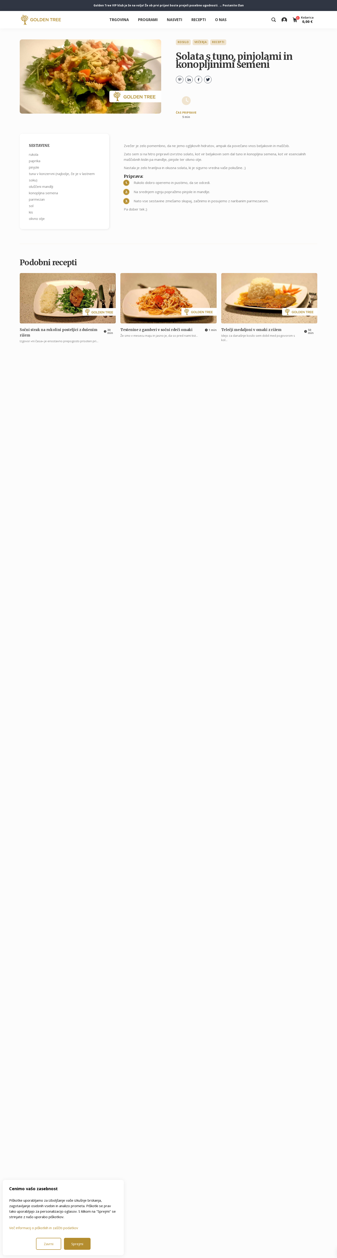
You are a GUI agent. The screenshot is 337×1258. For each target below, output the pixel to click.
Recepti (198, 19)
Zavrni (48, 1244)
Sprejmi (77, 1244)
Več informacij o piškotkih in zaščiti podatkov (43, 1227)
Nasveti (174, 19)
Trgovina (119, 19)
